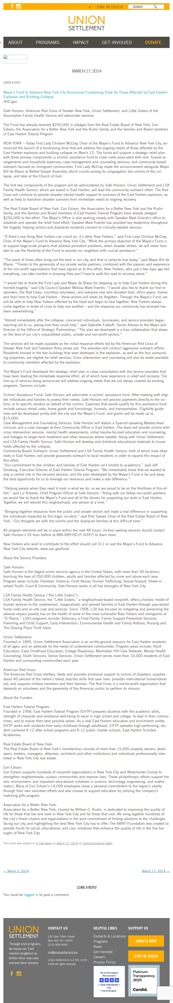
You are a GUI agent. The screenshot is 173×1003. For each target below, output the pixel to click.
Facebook (12, 6)
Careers (99, 957)
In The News (44, 843)
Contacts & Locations (109, 936)
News (97, 947)
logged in (31, 894)
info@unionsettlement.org (62, 952)
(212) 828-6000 (57, 944)
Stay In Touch (110, 7)
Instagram (18, 6)
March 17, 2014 (156, 871)
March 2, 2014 (16, 871)
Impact (81, 42)
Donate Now (146, 941)
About (15, 42)
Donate (153, 42)
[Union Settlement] (86, 23)
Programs (47, 42)
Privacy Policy (104, 962)
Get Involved (117, 42)
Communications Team (97, 843)
